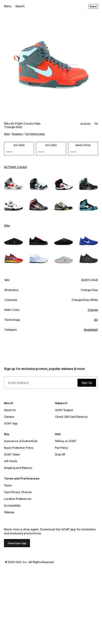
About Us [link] (10, 410)
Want (93, 6)
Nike (6, 134)
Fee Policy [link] (61, 447)
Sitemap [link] (9, 512)
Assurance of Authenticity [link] (21, 441)
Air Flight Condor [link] (15, 167)
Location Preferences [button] (17, 499)
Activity (85, 124)
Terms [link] (8, 485)
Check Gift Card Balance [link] (71, 416)
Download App (17, 543)
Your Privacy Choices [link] (18, 492)
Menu (7, 6)
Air (96, 319)
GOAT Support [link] (64, 410)
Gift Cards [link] (10, 461)
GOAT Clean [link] (12, 454)
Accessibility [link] (12, 505)
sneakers (17, 134)
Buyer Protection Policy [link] (19, 447)
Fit (96, 124)
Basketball (91, 329)
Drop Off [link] (60, 454)
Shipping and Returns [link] (18, 468)
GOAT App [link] (10, 423)
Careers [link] (9, 416)
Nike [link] (7, 225)
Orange (93, 310)
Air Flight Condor (35, 134)
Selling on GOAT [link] (65, 441)
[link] (13, 183)
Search (20, 6)
